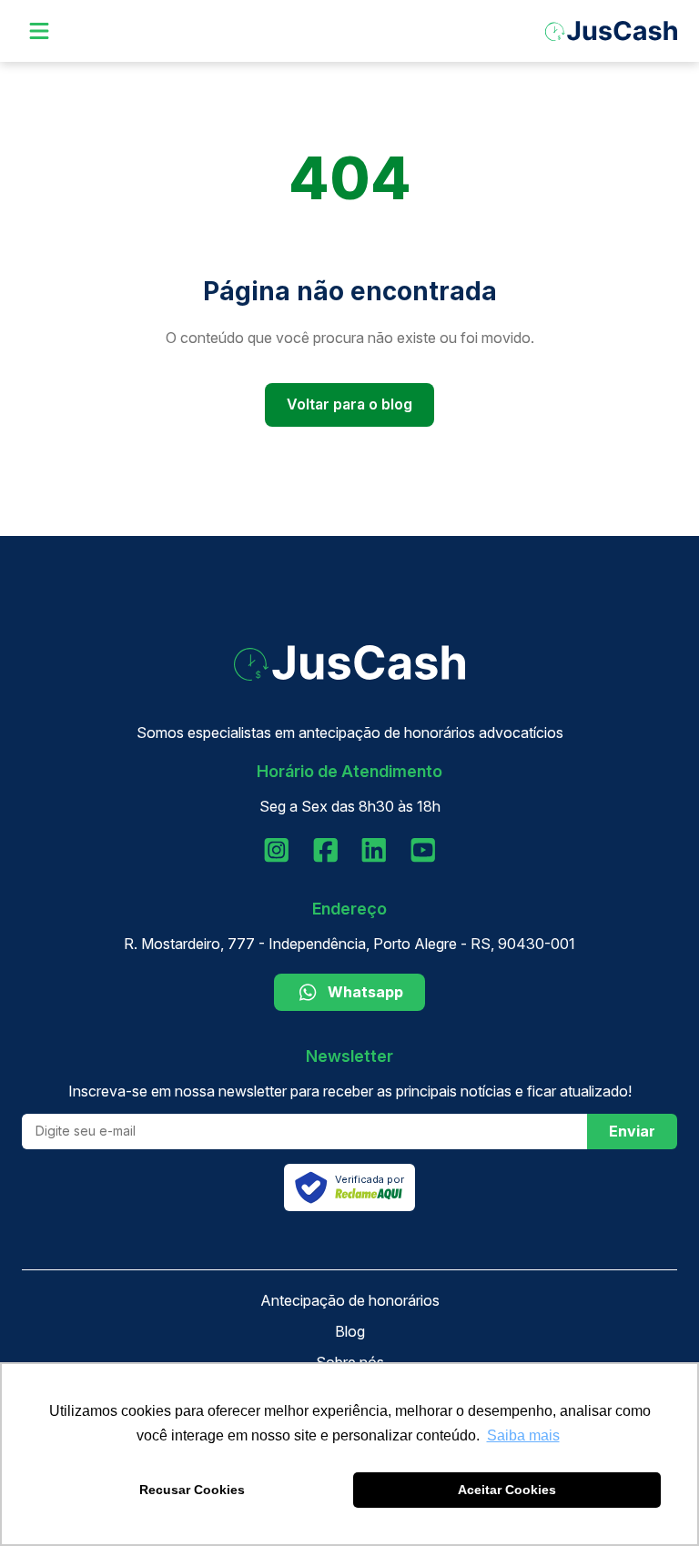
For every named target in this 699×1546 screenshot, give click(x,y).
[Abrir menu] (39, 30)
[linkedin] (374, 850)
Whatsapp (365, 992)
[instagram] (276, 850)
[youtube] (423, 850)
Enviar (632, 1131)
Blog (350, 1331)
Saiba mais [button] (523, 1435)
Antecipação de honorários (350, 1300)
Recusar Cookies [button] (192, 1489)
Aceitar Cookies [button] (507, 1489)
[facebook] (326, 850)
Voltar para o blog (349, 404)
